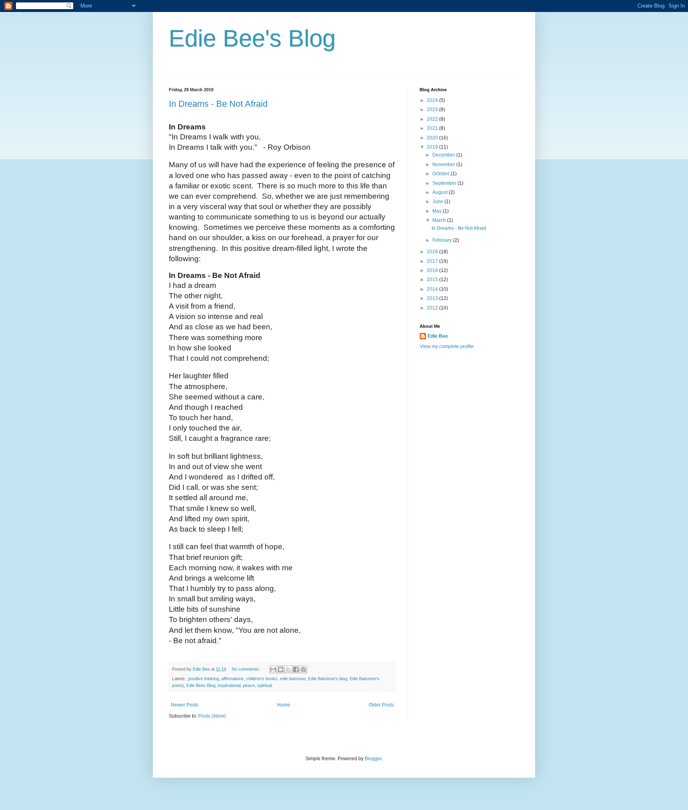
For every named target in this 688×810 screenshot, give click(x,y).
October (441, 173)
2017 (433, 261)
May (437, 211)
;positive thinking (203, 678)
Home (283, 705)
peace (249, 685)
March (439, 220)
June (438, 201)
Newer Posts (184, 705)
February (442, 240)
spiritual (264, 685)
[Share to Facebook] (296, 669)
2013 (433, 298)
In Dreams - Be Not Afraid (218, 104)
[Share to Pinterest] (303, 669)
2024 (433, 100)
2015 (433, 279)
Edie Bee (438, 336)
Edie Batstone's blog (327, 678)
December (444, 155)
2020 (433, 138)
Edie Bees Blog (200, 685)
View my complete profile (447, 346)
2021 (433, 128)
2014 (433, 289)
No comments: (246, 669)
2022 (433, 119)
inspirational (229, 685)
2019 (433, 147)
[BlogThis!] (281, 669)
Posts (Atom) (212, 716)
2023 (433, 109)
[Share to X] (288, 669)
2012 (433, 308)
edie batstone (293, 678)
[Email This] (273, 669)
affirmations (232, 678)
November (444, 164)
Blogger (373, 758)
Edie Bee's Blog (252, 38)
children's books (262, 678)
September (444, 183)
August (440, 192)
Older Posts (381, 705)
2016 (433, 270)
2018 (433, 251)
